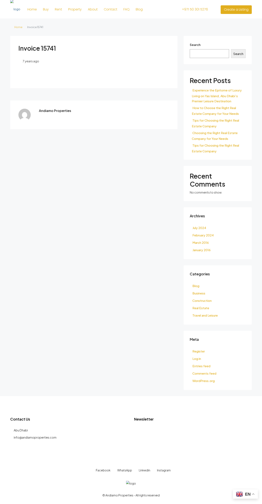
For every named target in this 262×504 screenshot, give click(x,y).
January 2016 (201, 250)
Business (198, 293)
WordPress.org (203, 381)
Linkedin (144, 470)
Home (32, 9)
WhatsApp (124, 470)
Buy (46, 9)
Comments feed (204, 373)
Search (195, 45)
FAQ (126, 9)
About (93, 9)
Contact (110, 9)
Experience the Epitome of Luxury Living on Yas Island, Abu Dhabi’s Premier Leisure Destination (217, 95)
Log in (196, 358)
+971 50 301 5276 (194, 9)
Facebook (103, 470)
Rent (58, 9)
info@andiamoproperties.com (35, 437)
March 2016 (200, 242)
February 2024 (203, 235)
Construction (202, 300)
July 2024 (199, 228)
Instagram (164, 470)
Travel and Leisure (205, 315)
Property (75, 9)
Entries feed (201, 366)
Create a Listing (236, 9)
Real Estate (200, 308)
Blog (139, 9)
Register (198, 351)
